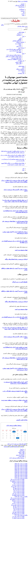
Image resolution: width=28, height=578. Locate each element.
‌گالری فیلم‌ (21, 453)
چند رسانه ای (21, 60)
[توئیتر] (22, 446)
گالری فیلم (18, 63)
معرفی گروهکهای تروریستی (14, 59)
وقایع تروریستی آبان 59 (18, 489)
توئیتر (23, 15)
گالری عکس (18, 62)
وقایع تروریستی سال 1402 (20, 466)
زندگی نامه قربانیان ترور (15, 50)
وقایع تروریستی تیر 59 (19, 483)
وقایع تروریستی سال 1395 (20, 476)
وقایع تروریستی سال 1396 (20, 475)
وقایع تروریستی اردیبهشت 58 (17, 499)
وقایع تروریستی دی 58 (18, 510)
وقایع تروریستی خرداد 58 (18, 500)
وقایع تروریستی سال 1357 (20, 515)
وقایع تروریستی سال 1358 (20, 496)
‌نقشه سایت (21, 456)
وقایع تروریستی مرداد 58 (18, 503)
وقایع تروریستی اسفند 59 (18, 495)
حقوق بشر (18, 52)
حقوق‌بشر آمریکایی (19, 5)
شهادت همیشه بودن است (21, 250)
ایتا (23, 12)
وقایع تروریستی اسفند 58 (18, 513)
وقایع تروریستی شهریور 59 (17, 486)
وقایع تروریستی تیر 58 (19, 502)
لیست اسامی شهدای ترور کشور (13, 56)
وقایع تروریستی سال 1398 (20, 472)
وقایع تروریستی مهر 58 (18, 506)
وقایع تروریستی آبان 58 (18, 508)
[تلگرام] (6, 446)
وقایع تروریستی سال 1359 (20, 478)
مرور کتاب (18, 46)
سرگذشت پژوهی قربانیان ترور (13, 49)
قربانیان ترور (21, 47)
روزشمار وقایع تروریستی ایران (13, 55)
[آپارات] (11, 446)
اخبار (23, 36)
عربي (22, 1)
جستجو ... (25, 29)
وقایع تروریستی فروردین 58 (17, 498)
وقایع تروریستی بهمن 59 (18, 493)
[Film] (17, 443)
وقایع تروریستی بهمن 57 (18, 516)
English (25, 1)
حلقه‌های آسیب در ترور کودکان (19, 282)
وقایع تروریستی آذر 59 (19, 490)
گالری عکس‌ (21, 452)
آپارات (22, 13)
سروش (22, 10)
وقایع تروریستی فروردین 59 (17, 479)
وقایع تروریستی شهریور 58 (17, 505)
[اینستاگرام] (17, 446)
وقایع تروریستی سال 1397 (20, 473)
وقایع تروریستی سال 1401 (20, 468)
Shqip (19, 1)
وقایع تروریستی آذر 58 (19, 509)
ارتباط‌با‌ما (19, 35)
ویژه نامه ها (21, 6)
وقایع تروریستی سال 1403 (20, 465)
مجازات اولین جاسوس (21, 420)
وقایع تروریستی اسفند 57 (18, 518)
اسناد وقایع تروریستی (16, 57)
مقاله (20, 45)
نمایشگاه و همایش (16, 40)
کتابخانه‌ (22, 4)
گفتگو (20, 39)
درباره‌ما (19, 33)
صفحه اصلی (21, 32)
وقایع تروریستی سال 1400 (20, 469)
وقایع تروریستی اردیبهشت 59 (17, 480)
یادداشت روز (18, 43)
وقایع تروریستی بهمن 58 (18, 512)
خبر (20, 37)
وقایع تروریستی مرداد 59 (18, 485)
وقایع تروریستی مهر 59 (18, 488)
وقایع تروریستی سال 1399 (20, 470)
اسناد (23, 53)
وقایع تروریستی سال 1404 (20, 463)
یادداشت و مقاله (20, 42)
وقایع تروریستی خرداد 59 (18, 482)
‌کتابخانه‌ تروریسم (20, 455)
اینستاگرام (21, 9)
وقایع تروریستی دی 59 (18, 492)
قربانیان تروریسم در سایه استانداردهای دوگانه (16, 259)
